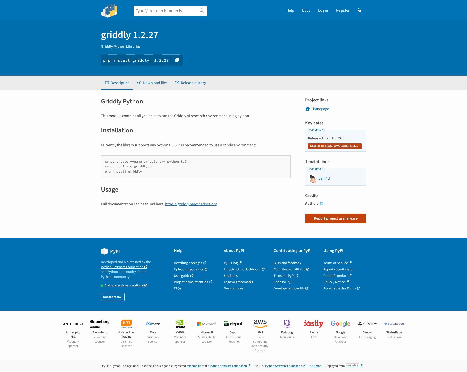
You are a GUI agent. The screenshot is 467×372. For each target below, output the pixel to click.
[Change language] (359, 10)
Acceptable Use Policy (339, 288)
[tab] (117, 83)
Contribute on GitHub (289, 269)
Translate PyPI (284, 275)
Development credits (289, 288)
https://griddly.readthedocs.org (191, 204)
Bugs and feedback (287, 263)
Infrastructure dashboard (242, 269)
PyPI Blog (231, 263)
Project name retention (191, 282)
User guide (181, 275)
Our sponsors (233, 288)
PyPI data (315, 130)
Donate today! (112, 297)
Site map (315, 366)
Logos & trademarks (238, 282)
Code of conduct (335, 275)
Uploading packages (189, 269)
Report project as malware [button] (336, 218)
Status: (124, 285)
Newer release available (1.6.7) (335, 146)
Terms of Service (335, 263)
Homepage (320, 109)
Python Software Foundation (122, 267)
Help (290, 10)
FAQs (177, 288)
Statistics (231, 275)
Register (343, 10)
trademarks (194, 366)
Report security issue (338, 269)
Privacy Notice (334, 282)
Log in (323, 10)
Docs (306, 10)
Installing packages (188, 263)
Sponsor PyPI (283, 282)
